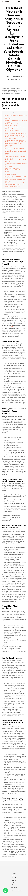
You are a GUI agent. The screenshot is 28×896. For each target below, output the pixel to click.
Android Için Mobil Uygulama (12, 130)
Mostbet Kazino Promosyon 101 (13, 186)
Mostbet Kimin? (9, 173)
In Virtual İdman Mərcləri (11, 118)
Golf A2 (14, 882)
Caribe (14, 880)
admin (7, 76)
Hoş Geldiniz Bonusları (10, 132)
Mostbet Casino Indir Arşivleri (12, 168)
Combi (14, 875)
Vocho (14, 873)
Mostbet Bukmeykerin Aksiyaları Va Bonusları (16, 141)
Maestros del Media (17, 890)
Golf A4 (14, 885)
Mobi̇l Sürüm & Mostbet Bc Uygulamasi (14, 148)
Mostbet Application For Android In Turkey (15, 150)
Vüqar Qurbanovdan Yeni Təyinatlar (13, 143)
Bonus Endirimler (9, 146)
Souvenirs (14, 887)
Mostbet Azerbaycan (14, 79)
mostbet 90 (10, 326)
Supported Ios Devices (10, 174)
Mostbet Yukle (8, 155)
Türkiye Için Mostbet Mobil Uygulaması (14, 140)
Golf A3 (14, 877)
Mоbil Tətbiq (8, 166)
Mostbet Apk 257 (9, 145)
